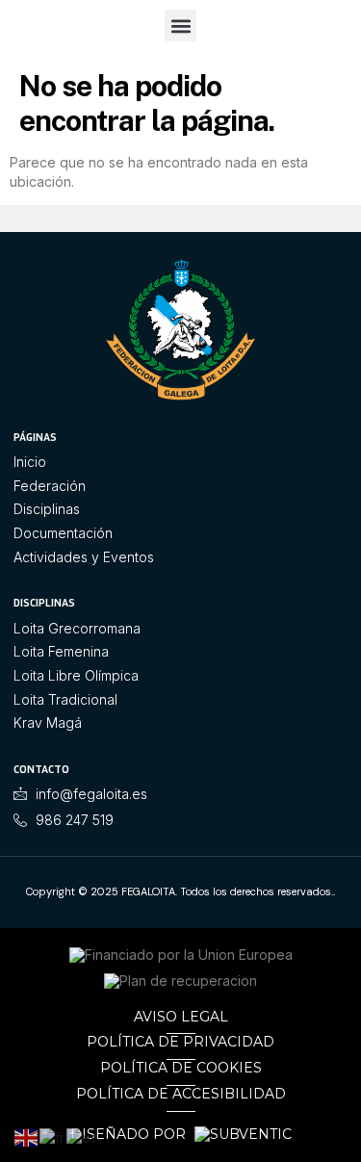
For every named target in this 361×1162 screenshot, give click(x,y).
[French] (52, 1136)
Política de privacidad (180, 1041)
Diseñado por (130, 1134)
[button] (180, 25)
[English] (26, 1136)
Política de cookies (181, 1067)
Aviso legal (181, 1016)
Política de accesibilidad (181, 1093)
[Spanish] (82, 1136)
